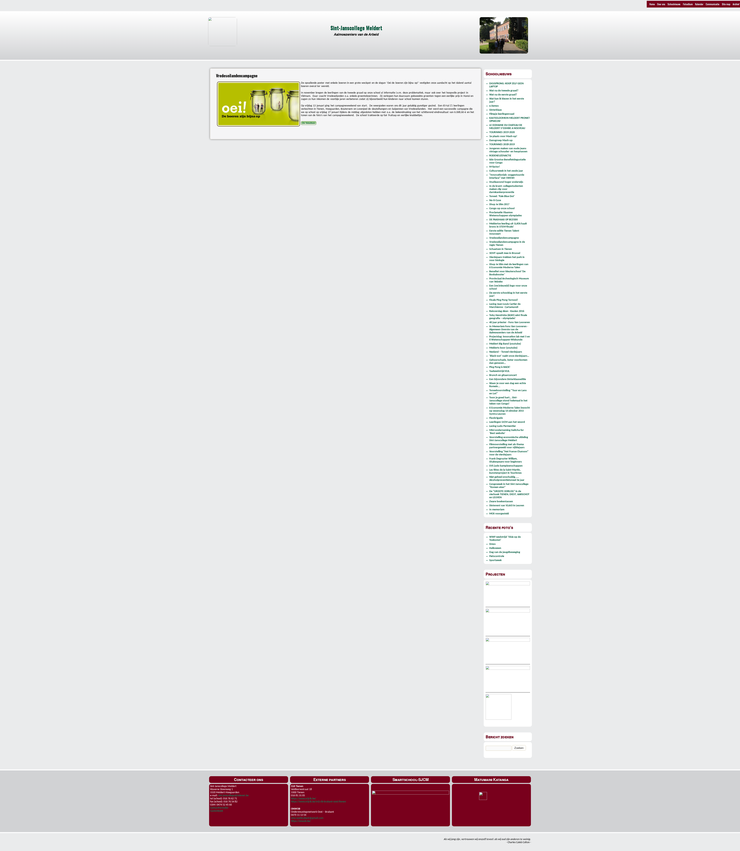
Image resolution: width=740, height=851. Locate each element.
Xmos (492, 544)
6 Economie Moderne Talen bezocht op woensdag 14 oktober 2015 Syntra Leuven (509, 410)
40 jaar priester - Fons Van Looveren (509, 322)
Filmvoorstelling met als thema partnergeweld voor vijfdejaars (507, 446)
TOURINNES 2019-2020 (502, 132)
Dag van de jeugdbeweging (504, 552)
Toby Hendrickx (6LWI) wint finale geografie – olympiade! (508, 317)
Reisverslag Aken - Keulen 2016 (506, 311)
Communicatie (712, 4)
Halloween (495, 548)
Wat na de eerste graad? (503, 94)
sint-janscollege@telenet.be (233, 795)
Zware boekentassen (501, 501)
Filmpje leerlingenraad (501, 114)
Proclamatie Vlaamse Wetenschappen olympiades (505, 214)
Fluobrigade (496, 418)
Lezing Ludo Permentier (502, 426)
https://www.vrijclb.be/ (303, 798)
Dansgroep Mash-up (501, 140)
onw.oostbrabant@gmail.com (307, 818)
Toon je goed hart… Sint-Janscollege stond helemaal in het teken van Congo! (508, 400)
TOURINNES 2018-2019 (502, 144)
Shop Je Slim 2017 (499, 204)
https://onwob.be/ (301, 821)
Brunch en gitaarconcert (503, 375)
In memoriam (496, 509)
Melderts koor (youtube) (503, 347)
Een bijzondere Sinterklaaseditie (507, 379)
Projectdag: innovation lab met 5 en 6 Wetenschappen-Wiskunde (509, 338)
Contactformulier (219, 807)
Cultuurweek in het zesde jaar (506, 170)
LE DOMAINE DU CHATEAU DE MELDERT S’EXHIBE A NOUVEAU (507, 127)
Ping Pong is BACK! (499, 367)
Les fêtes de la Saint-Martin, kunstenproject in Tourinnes (505, 471)
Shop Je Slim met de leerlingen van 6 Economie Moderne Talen (508, 266)
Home (652, 4)
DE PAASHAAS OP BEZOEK (503, 219)
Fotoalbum (688, 4)
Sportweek (495, 560)
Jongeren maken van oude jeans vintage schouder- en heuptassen (508, 150)
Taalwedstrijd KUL (499, 371)
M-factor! (494, 166)
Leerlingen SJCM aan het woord (507, 422)
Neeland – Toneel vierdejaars (505, 352)
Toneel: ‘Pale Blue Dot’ (502, 196)
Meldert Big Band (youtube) (505, 343)
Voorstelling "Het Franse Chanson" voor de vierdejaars (508, 453)
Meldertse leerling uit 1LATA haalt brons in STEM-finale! (508, 225)
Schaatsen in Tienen (500, 249)
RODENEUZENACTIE (500, 155)
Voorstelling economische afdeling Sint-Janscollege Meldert (508, 439)
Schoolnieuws (674, 4)
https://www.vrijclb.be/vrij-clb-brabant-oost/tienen (318, 801)
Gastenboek (216, 811)
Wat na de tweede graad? (503, 90)
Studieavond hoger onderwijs (506, 182)
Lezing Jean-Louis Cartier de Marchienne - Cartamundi (505, 306)
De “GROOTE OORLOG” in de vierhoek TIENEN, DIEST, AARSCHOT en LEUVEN (509, 494)
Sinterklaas (495, 110)
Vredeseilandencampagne (504, 238)
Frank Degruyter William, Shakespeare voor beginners (505, 460)
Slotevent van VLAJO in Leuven (506, 505)
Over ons (661, 4)
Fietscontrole (496, 556)
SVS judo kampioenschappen (506, 465)
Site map (726, 4)
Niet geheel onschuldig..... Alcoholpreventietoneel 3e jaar (506, 479)
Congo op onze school (502, 208)
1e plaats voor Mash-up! (503, 136)
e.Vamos (494, 105)
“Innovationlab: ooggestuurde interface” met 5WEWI (506, 176)
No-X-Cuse (495, 200)
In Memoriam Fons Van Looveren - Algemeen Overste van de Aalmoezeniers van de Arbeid (508, 329)
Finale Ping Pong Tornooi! (503, 300)
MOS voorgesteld (499, 513)
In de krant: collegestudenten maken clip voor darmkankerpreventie (506, 189)
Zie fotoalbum (308, 123)
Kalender (699, 4)
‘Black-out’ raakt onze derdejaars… (509, 356)
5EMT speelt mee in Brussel (504, 253)
